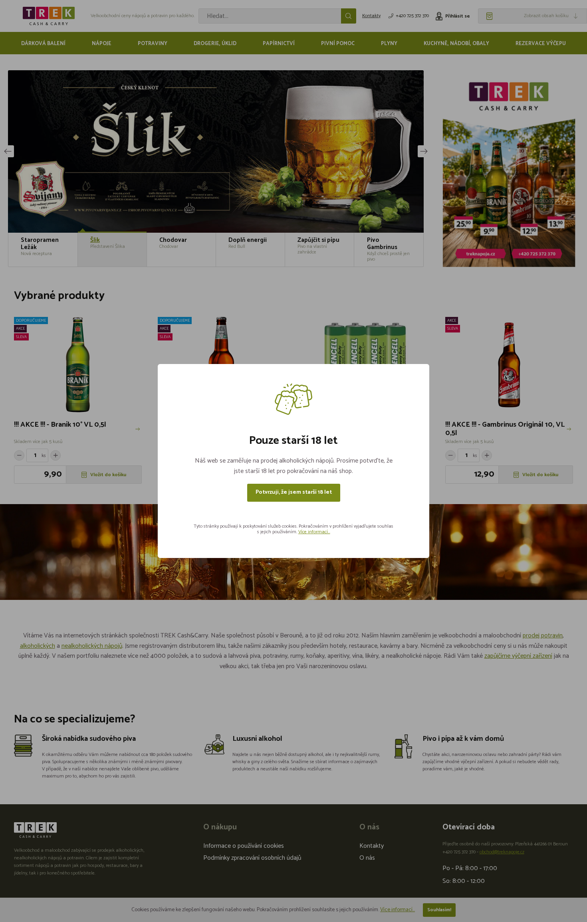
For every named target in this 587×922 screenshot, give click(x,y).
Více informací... (314, 532)
